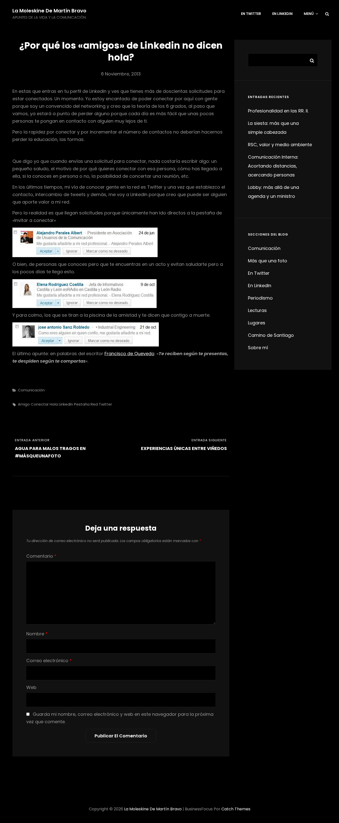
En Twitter (259, 273)
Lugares (256, 323)
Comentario (41, 556)
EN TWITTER (251, 13)
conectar (40, 404)
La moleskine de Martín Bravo (49, 10)
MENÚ (309, 13)
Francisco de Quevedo (129, 353)
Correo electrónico (49, 660)
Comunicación (31, 390)
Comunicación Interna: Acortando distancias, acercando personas (273, 166)
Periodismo (260, 298)
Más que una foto (267, 261)
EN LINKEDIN (282, 13)
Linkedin (66, 404)
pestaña (82, 404)
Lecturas (257, 310)
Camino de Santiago (271, 335)
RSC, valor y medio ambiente (280, 144)
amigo (24, 404)
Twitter (105, 404)
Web (31, 687)
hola (54, 404)
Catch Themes (235, 809)
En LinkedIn (259, 285)
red (94, 404)
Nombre (37, 634)
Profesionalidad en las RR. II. (278, 111)
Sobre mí (258, 347)
